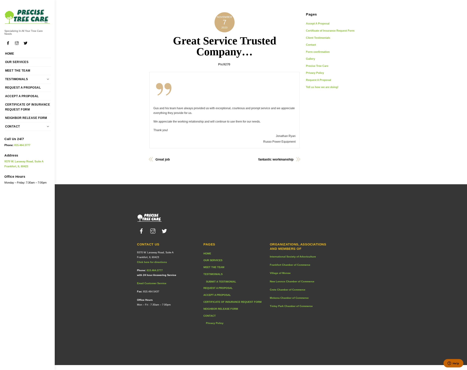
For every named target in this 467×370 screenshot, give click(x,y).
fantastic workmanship (275, 159)
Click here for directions (152, 262)
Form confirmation (318, 51)
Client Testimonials (318, 37)
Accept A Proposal (317, 23)
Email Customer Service (151, 283)
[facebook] (142, 231)
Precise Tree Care (317, 65)
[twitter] (165, 231)
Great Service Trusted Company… (224, 46)
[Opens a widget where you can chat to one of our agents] (453, 363)
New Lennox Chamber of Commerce (292, 281)
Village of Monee (280, 273)
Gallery (310, 58)
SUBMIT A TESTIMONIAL (221, 281)
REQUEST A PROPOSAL (23, 87)
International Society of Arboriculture (293, 256)
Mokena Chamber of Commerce (289, 297)
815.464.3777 (22, 145)
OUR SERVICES (17, 62)
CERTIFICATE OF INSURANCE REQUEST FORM (27, 107)
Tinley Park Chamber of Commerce (291, 306)
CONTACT (12, 126)
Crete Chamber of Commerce (287, 289)
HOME (9, 53)
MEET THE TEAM (17, 70)
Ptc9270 (224, 64)
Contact (311, 44)
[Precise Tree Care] (27, 22)
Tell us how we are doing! (322, 87)
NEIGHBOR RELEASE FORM (26, 117)
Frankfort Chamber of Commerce (290, 264)
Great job (162, 159)
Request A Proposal (318, 79)
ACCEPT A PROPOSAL (22, 96)
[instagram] (153, 231)
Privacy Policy (315, 72)
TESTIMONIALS (16, 79)
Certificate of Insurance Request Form (330, 30)
